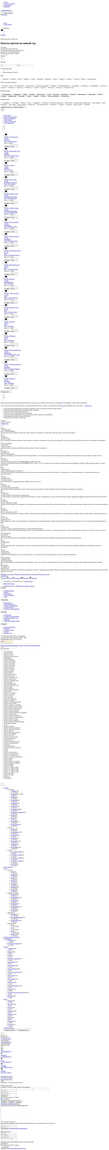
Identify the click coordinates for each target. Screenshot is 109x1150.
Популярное (4, 600)
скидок (63, 405)
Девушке (13, 79)
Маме (20, 79)
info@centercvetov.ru (9, 583)
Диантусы (20, 87)
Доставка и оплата (9, 3)
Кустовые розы (19, 86)
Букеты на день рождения (11, 609)
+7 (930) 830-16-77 (19, 586)
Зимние (13, 829)
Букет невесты (8, 867)
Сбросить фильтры (19, 107)
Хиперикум (11, 87)
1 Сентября (15, 103)
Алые (12, 871)
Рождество (53, 104)
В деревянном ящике (13, 943)
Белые (13, 877)
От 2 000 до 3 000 (16, 855)
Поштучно (14, 934)
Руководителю (92, 79)
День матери (11, 965)
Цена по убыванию (9, 118)
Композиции (7, 594)
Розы (11, 86)
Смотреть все (4, 423)
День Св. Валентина (13, 972)
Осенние (13, 838)
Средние (13, 909)
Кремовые (14, 887)
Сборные (14, 791)
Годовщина (6, 103)
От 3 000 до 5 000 (16, 858)
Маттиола (59, 87)
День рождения (12, 969)
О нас (5, 2)
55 (12, 928)
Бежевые (13, 874)
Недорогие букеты (9, 604)
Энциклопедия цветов (33, 645)
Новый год (10, 982)
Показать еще (5, 392)
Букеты (6, 592)
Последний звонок (42, 104)
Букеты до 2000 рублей (11, 606)
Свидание (69, 104)
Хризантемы (30, 86)
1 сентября (10, 948)
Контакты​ (7, 628)
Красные (13, 884)
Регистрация (7, 24)
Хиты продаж (8, 120)
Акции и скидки (9, 630)
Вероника (28, 87)
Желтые (13, 881)
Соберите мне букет (10, 1030)
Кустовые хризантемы (42, 86)
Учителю (77, 79)
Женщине (40, 79)
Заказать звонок (29, 586)
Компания (3, 612)
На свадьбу (14, 841)
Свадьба (61, 104)
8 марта (9, 952)
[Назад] (1, 425)
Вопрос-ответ (8, 633)
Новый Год (31, 104)
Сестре (33, 79)
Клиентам (3, 624)
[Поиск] (2, 17)
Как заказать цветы (9, 627)
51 (12, 925)
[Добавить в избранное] (6, 134)
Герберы (53, 86)
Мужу (55, 79)
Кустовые (14, 900)
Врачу (83, 79)
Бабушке (26, 79)
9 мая (29, 103)
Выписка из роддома (57, 103)
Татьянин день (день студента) (16, 992)
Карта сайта (23, 645)
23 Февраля (45, 103)
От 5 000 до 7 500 (16, 861)
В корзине (14, 914)
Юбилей (87, 104)
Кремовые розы (69, 87)
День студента (78, 104)
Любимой (5, 79)
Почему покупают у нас (11, 618)
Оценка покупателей (10, 121)
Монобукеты (7, 603)
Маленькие (14, 903)
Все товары (7, 115)
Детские (10, 1007)
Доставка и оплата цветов (11, 616)
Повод (6, 947)
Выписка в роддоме (13, 958)
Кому (5, 999)
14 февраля (36, 103)
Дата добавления (9, 123)
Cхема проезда (28, 581)
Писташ (5, 86)
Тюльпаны (14, 821)
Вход (5, 23)
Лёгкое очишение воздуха (10, 72)
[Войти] (2, 20)
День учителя (22, 104)
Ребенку (69, 79)
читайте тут (88, 405)
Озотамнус (51, 87)
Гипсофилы (75, 86)
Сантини (36, 87)
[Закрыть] (1, 1084)
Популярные (15, 847)
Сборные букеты (9, 590)
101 (12, 931)
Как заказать (7, 5)
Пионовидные (15, 906)
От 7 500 (13, 864)
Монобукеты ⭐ (16, 794)
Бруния (43, 87)
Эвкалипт (103, 86)
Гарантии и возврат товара (12, 621)
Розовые (13, 890)
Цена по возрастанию (10, 117)
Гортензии (14, 803)
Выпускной (68, 103)
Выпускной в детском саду (83, 103)
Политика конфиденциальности (10, 645)
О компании (7, 615)
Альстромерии (94, 86)
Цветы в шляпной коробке (12, 937)
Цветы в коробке (9, 595)
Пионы (13, 815)
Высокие (13, 894)
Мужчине (48, 79)
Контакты (7, 6)
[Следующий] (3, 425)
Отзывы (6, 631)
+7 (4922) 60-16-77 (8, 586)
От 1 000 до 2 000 (16, 852)
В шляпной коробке (17, 917)
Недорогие (14, 835)
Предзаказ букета (23, 1030)
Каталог (3, 587)
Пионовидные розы (64, 86)
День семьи (12, 104)
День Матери (97, 103)
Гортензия (84, 86)
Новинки (14, 844)
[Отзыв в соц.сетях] (7, 574)
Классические (15, 832)
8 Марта (23, 103)
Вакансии (7, 619)
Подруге (62, 79)
